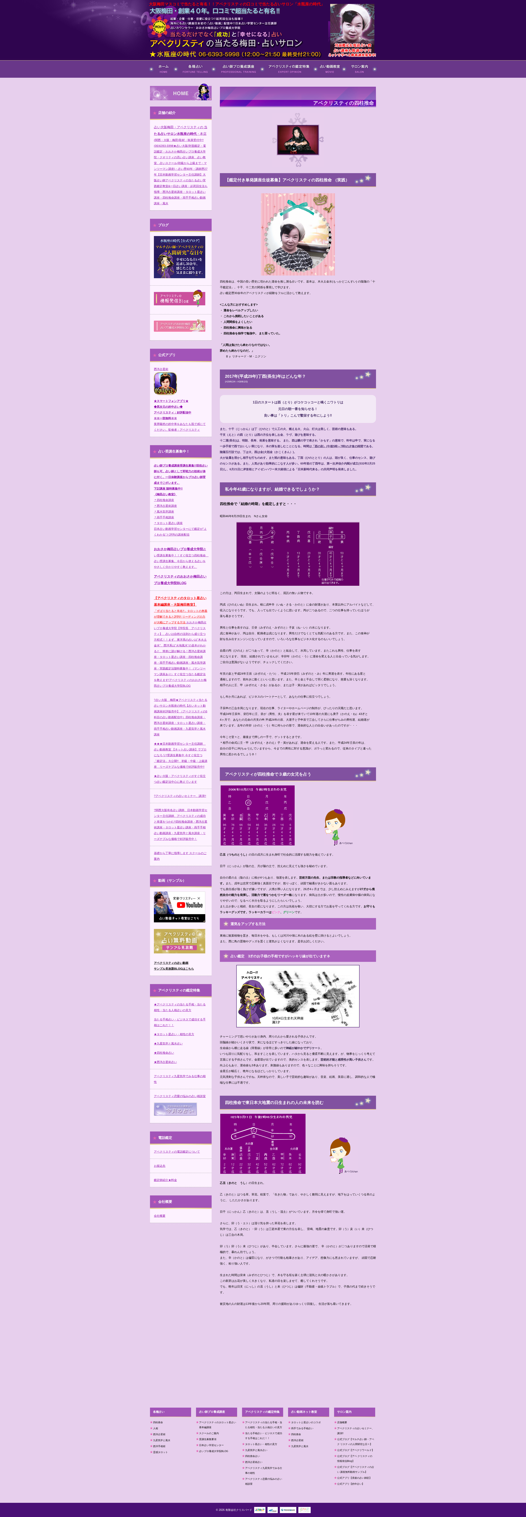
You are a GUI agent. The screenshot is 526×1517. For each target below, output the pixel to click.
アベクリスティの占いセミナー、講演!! (181, 796)
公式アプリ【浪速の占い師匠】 (354, 1477)
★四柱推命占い (164, 1052)
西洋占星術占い (253, 1462)
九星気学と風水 (161, 1440)
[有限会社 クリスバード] (159, 26)
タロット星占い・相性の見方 (261, 1444)
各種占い (185, 62)
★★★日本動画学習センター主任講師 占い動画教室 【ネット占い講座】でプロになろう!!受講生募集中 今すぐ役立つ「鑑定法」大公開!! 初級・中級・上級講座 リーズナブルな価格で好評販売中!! (180, 755)
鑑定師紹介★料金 (165, 1180)
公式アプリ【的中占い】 (350, 1483)
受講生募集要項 (207, 1439)
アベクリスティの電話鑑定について (177, 1151)
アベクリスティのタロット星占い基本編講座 (217, 1425)
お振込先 (159, 1165)
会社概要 (159, 1215)
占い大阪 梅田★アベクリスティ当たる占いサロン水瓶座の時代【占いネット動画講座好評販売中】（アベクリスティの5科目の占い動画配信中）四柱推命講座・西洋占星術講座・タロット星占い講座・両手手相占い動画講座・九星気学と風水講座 (180, 717)
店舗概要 (342, 1422)
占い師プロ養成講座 (232, 62)
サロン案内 (355, 62)
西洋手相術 (159, 1446)
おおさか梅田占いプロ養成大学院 (178, 549)
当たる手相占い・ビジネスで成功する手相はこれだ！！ (263, 1436)
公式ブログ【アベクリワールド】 (355, 1450)
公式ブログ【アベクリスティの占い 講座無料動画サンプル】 (355, 1469)
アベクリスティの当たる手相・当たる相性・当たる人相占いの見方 (263, 1425)
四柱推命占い (252, 1456)
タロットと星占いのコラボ (306, 1422)
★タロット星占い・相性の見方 (174, 1034)
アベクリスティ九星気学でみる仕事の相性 (263, 1470)
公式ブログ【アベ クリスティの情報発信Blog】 (354, 1459)
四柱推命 (158, 1422)
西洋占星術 (161, 369)
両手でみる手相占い (302, 1428)
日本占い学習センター (211, 1445)
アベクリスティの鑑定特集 (286, 62)
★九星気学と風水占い (168, 1043)
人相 (155, 1428)
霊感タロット (160, 1452)
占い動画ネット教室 (330, 64)
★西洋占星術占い (165, 1062)
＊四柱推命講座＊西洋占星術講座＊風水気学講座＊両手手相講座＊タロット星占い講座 (168, 511)
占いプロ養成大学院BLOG (213, 1451)
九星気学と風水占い (256, 1450)
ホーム (153, 62)
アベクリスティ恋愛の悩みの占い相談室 (180, 1096)
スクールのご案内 (209, 1433)
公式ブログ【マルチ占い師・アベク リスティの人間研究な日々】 (355, 1442)
